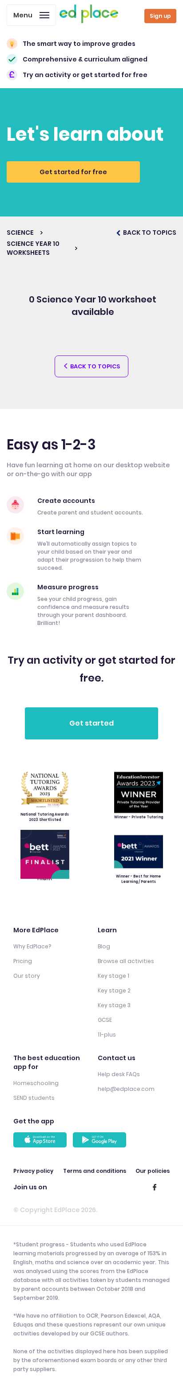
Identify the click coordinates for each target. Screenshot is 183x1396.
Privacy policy (33, 1171)
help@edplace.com (126, 1089)
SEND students (34, 1098)
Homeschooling (36, 1083)
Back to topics (94, 366)
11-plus (107, 1034)
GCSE (105, 1020)
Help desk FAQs (119, 1074)
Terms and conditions (94, 1171)
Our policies (152, 1171)
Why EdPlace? (32, 946)
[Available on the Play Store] (101, 1139)
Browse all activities (126, 961)
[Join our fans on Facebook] (154, 1187)
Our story (26, 976)
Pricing (22, 961)
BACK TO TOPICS (149, 232)
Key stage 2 (114, 990)
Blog (104, 946)
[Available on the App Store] (41, 1139)
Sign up (160, 16)
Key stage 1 (113, 976)
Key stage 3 (114, 1005)
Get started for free (73, 171)
